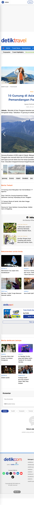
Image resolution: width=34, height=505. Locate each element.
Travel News (16, 48)
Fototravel (13, 86)
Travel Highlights (18, 52)
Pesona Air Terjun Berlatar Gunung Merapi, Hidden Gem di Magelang (16, 208)
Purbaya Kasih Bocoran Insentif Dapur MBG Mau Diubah (23, 380)
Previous (4, 134)
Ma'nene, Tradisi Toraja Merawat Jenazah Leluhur (11, 294)
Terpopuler (6, 52)
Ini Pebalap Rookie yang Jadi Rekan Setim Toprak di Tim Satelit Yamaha (25, 359)
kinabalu (25, 178)
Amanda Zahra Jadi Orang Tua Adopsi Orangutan (7, 358)
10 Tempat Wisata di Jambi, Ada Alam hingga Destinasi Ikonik (15, 202)
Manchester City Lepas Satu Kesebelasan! (10, 271)
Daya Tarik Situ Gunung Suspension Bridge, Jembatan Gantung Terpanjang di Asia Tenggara (16, 196)
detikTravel (4, 86)
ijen (31, 178)
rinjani (18, 178)
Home (8, 48)
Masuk (30, 2)
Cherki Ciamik (5, 377)
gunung (4, 178)
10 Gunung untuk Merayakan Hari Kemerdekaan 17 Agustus (17, 190)
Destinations (26, 48)
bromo (11, 178)
